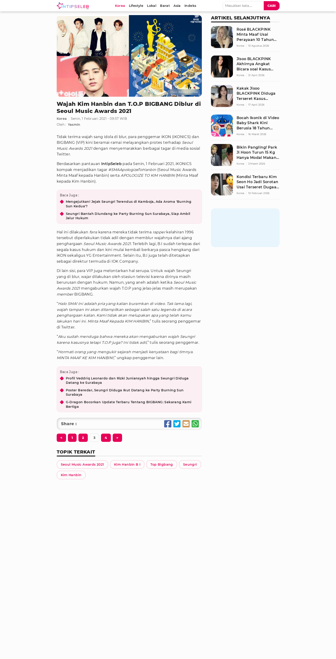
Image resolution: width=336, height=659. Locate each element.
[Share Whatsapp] (195, 424)
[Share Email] (186, 424)
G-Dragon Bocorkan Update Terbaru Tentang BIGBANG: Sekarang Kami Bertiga (129, 404)
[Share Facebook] (167, 424)
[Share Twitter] (177, 424)
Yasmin (74, 125)
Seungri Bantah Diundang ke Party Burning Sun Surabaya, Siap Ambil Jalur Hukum (128, 216)
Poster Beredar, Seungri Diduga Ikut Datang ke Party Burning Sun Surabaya (125, 392)
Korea (62, 119)
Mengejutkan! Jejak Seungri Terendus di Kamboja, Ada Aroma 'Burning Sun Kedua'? (129, 204)
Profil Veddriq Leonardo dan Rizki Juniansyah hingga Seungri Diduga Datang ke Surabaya (127, 380)
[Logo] (74, 5)
